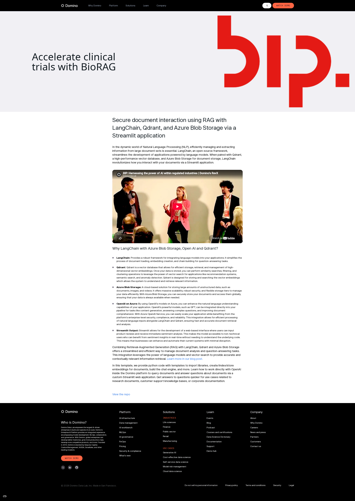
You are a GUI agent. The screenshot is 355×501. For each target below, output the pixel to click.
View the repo (121, 394)
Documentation (214, 441)
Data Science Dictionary (218, 437)
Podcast (211, 427)
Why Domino (94, 5)
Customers (255, 441)
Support (210, 446)
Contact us (255, 446)
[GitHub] (77, 467)
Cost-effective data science (177, 457)
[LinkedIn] (70, 467)
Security (277, 485)
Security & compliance (130, 451)
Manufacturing (170, 441)
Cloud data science (172, 471)
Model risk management (174, 466)
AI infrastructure (127, 418)
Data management (128, 423)
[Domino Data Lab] (69, 5)
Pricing (122, 446)
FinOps (122, 441)
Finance (166, 427)
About (253, 418)
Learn (146, 5)
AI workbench (125, 427)
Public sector (169, 431)
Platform (113, 5)
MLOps (122, 432)
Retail (165, 436)
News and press (258, 432)
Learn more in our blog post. (185, 358)
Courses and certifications (219, 432)
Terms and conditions (255, 485)
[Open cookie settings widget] (4, 496)
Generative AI (169, 452)
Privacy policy (231, 485)
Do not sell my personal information (201, 485)
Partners (254, 437)
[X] (63, 467)
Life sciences (169, 422)
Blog (209, 423)
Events (210, 418)
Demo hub (211, 451)
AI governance (126, 437)
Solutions (130, 5)
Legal (291, 485)
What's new (125, 455)
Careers (254, 427)
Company (161, 5)
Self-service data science (175, 462)
